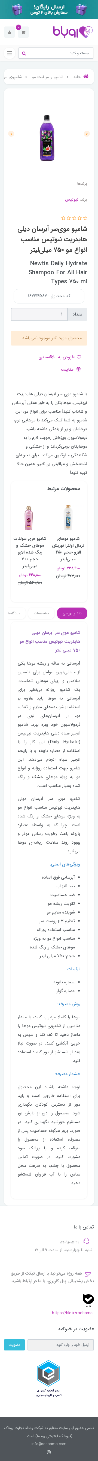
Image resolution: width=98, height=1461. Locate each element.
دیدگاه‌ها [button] (13, 613)
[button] (23, 32)
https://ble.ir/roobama (72, 1313)
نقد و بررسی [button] (72, 613)
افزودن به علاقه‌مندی (57, 357)
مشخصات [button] (41, 613)
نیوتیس (71, 199)
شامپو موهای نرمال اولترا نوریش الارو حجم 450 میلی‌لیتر (68, 549)
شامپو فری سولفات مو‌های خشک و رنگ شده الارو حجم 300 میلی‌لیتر (30, 552)
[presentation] (87, 134)
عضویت (14, 1345)
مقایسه (68, 369)
